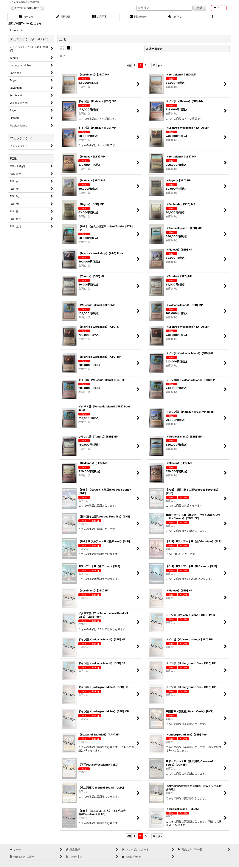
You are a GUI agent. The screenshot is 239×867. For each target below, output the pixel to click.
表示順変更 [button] (155, 48)
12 (154, 65)
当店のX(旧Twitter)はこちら (24, 23)
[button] (213, 17)
